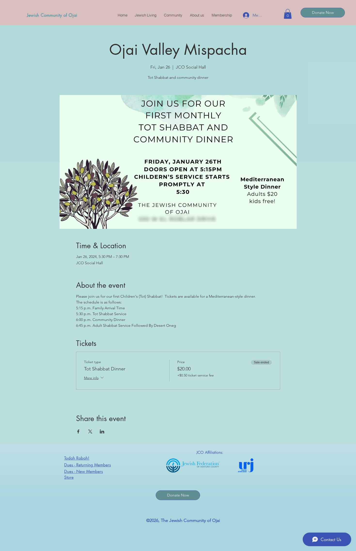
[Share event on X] (90, 431)
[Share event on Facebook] (78, 431)
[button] (288, 14)
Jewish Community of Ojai (52, 15)
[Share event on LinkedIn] (102, 431)
